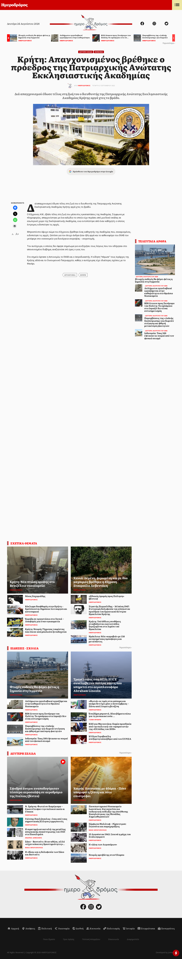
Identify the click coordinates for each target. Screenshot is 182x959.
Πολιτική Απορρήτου (91, 939)
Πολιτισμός (113, 928)
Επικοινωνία (113, 939)
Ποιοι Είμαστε (49, 939)
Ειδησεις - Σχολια (24, 648)
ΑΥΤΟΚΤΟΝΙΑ (69, 275)
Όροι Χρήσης (68, 939)
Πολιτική (46, 928)
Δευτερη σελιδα (23, 753)
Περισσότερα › (169, 43)
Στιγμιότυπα (148, 928)
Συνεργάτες (168, 928)
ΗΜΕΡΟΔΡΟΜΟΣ (84, 86)
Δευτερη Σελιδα (85, 52)
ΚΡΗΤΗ (83, 275)
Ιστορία (130, 928)
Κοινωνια (99, 52)
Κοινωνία (94, 928)
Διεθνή (79, 928)
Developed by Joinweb (165, 952)
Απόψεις (30, 928)
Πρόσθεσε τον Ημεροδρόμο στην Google (93, 171)
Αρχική (15, 928)
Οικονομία (64, 928)
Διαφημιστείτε (133, 939)
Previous (7, 38)
